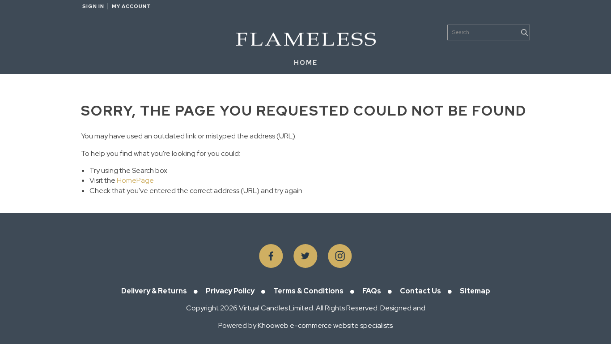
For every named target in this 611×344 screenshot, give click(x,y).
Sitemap (475, 291)
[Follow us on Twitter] (305, 256)
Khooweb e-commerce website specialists (325, 325)
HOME (306, 63)
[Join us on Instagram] (340, 256)
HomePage (135, 180)
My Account (131, 6)
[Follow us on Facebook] (271, 256)
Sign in (93, 6)
